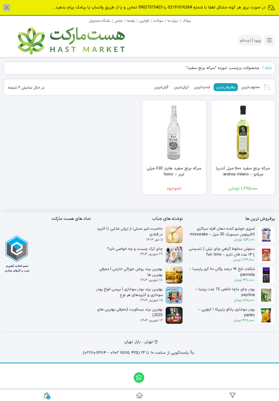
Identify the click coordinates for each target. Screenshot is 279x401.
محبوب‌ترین (250, 87)
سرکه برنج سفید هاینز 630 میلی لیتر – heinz (174, 172)
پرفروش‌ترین (226, 87)
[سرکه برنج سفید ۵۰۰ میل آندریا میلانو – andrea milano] (243, 132)
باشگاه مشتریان (99, 21)
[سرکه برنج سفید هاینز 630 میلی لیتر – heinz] (174, 132)
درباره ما (173, 21)
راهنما (131, 21)
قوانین (144, 21)
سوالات (158, 21)
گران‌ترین (161, 87)
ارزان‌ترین (181, 87)
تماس (118, 21)
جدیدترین (202, 87)
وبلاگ (186, 21)
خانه (268, 68)
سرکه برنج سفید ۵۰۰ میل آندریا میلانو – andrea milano (243, 172)
